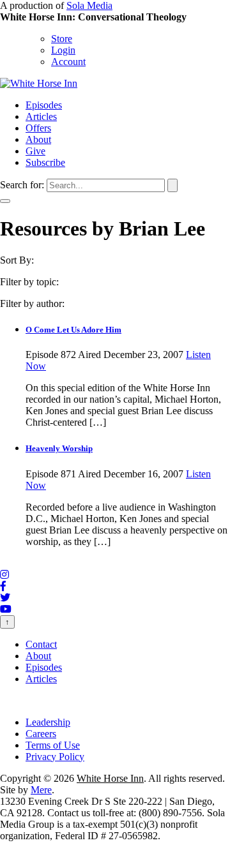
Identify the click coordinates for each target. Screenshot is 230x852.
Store (61, 38)
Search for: (22, 184)
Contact (41, 644)
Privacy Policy (55, 756)
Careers (41, 733)
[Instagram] (4, 574)
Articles (41, 116)
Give (35, 151)
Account (68, 61)
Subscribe (45, 162)
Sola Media (89, 5)
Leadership (48, 722)
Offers (38, 128)
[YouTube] (6, 609)
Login (63, 50)
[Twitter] (5, 597)
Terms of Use (53, 745)
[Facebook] (3, 586)
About (38, 139)
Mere (41, 789)
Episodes (44, 105)
